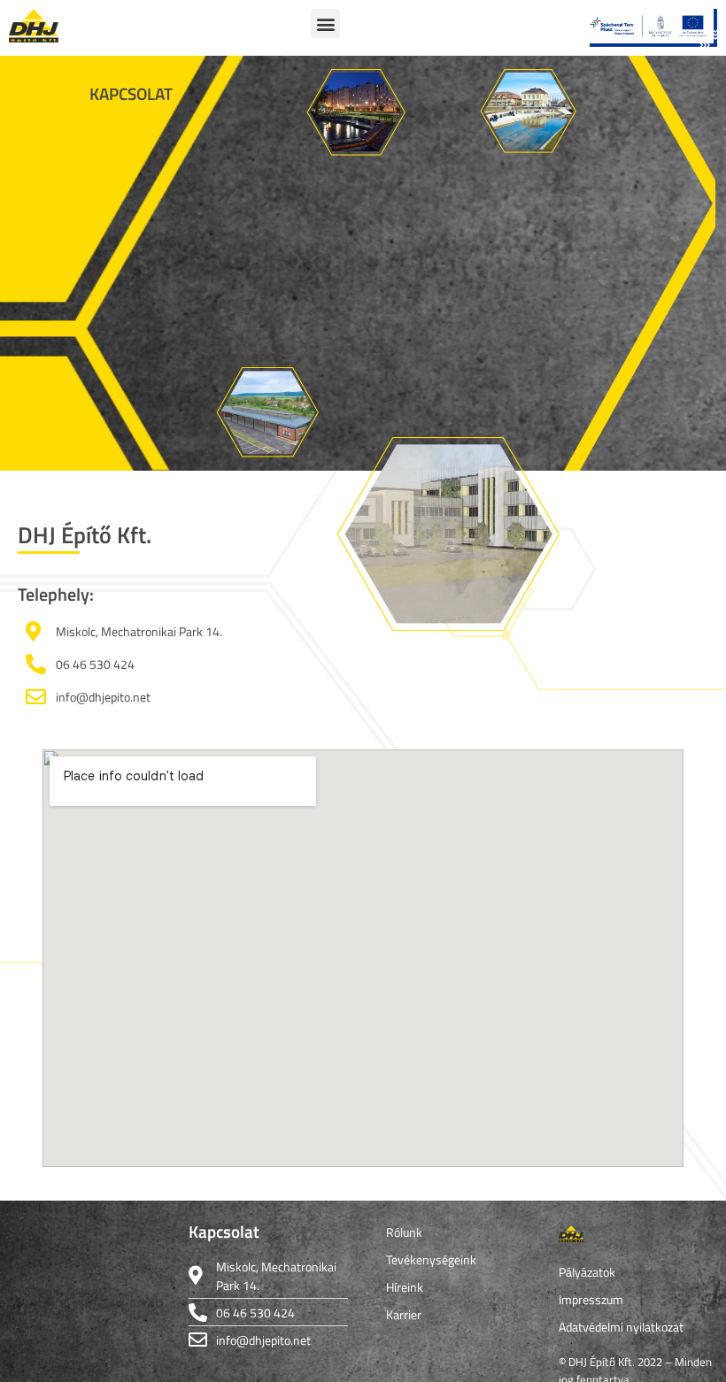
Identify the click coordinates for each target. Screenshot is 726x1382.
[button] (325, 23)
